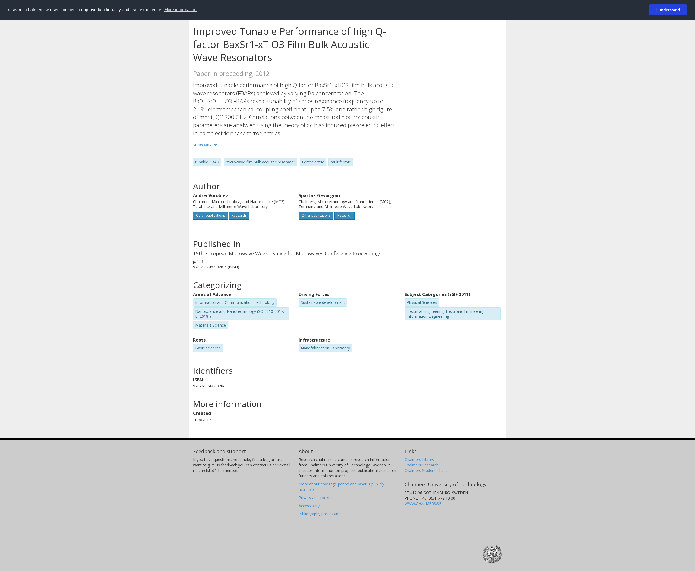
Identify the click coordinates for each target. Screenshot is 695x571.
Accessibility (309, 505)
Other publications (210, 215)
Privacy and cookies (316, 497)
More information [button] (180, 9)
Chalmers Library (419, 459)
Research (239, 215)
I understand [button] (668, 10)
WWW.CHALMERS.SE (423, 503)
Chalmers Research (421, 465)
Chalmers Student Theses (427, 470)
